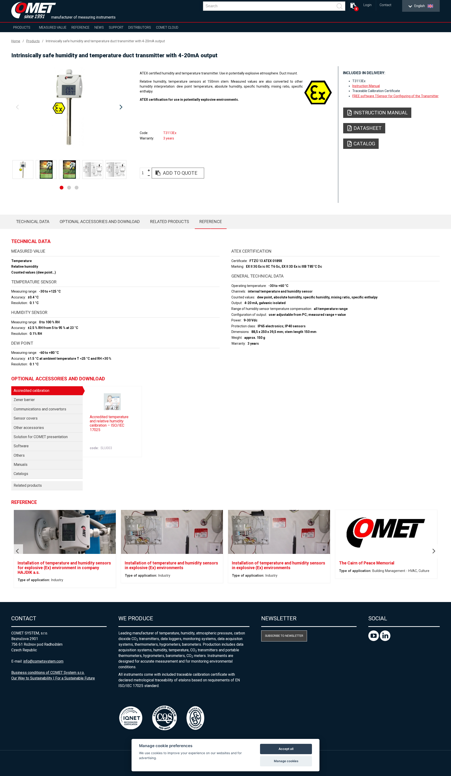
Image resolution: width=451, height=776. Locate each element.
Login (367, 5)
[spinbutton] (144, 173)
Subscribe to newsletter (284, 635)
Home (15, 41)
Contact (385, 5)
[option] (69, 107)
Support (116, 27)
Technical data (32, 221)
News (99, 27)
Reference (80, 27)
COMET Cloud (167, 27)
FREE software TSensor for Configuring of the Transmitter (395, 96)
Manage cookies (286, 761)
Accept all (286, 749)
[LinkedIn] (385, 639)
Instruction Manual (366, 86)
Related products (169, 221)
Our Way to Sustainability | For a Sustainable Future (53, 678)
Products (21, 27)
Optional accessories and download (100, 221)
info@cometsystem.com (43, 661)
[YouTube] (374, 639)
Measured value (52, 27)
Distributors (139, 27)
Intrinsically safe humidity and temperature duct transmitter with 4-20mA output (105, 41)
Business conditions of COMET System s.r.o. (48, 672)
